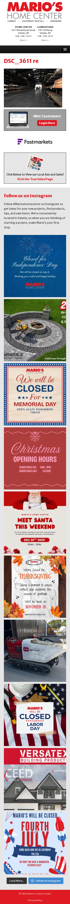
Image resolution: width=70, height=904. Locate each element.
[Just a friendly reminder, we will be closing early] (35, 458)
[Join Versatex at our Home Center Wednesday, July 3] (35, 779)
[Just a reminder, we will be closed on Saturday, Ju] (35, 266)
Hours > (23, 40)
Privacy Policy (35, 900)
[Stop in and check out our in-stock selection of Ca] (35, 330)
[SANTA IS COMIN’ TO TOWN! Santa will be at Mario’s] (35, 522)
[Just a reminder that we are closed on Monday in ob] (35, 715)
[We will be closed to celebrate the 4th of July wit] (35, 843)
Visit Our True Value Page (35, 179)
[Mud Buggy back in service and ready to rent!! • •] (35, 651)
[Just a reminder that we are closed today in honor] (35, 394)
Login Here (47, 123)
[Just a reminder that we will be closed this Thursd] (35, 587)
